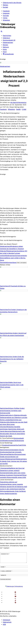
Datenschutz (7, 622)
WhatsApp (6, 20)
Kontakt (5, 7)
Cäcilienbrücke (19, 440)
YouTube (6, 15)
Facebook (6, 11)
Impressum (6, 620)
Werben (5, 5)
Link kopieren (23, 262)
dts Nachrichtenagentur (18, 102)
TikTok (5, 18)
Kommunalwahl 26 (9, 40)
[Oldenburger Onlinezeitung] (14, 586)
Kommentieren (11, 262)
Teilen (18, 262)
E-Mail (24, 109)
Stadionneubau (9, 440)
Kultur (5, 49)
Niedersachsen (8, 42)
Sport (5, 52)
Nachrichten (7, 35)
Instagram (6, 13)
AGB (4, 624)
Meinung (6, 47)
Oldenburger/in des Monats (12, 2)
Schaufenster (9, 54)
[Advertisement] (14, 191)
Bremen (5, 45)
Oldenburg (6, 38)
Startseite (3, 262)
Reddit (18, 109)
